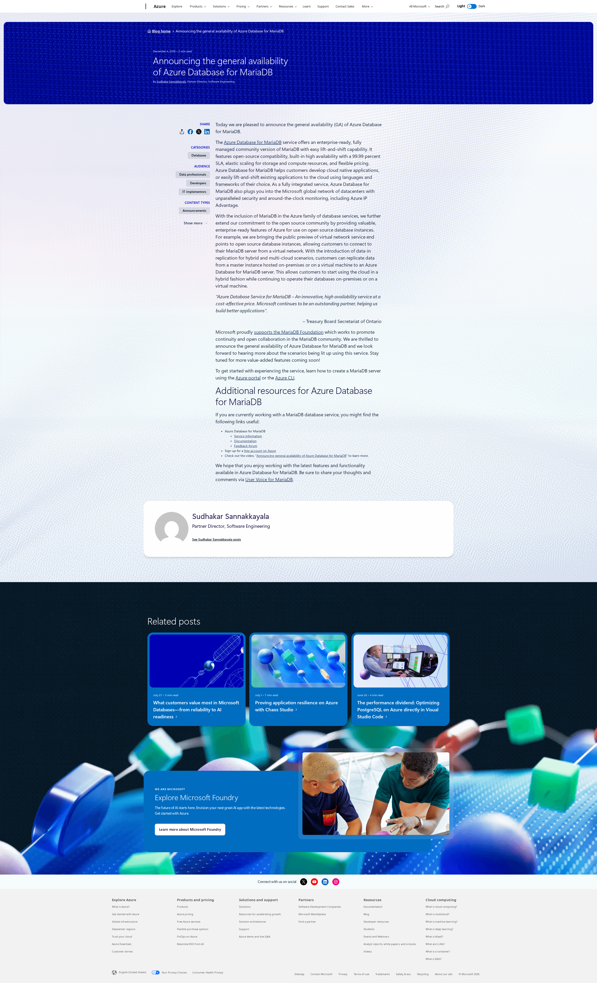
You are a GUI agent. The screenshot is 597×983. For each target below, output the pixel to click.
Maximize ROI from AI (190, 944)
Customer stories (122, 951)
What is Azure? (121, 906)
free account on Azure (260, 451)
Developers (198, 183)
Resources (286, 6)
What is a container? (438, 951)
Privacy (343, 974)
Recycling (423, 974)
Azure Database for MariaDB (252, 142)
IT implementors (194, 192)
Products (196, 6)
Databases (198, 155)
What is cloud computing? (441, 906)
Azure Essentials (121, 944)
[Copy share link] (182, 131)
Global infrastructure (125, 921)
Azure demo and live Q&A (254, 936)
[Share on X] (198, 131)
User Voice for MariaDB (269, 479)
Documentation (245, 441)
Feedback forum (245, 446)
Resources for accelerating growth (260, 914)
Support (323, 6)
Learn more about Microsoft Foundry (190, 829)
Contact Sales (345, 6)
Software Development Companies (319, 906)
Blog (366, 914)
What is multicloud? (437, 914)
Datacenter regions (123, 929)
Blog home (161, 31)
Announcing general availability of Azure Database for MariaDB (301, 456)
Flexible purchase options (192, 929)
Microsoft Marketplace (312, 914)
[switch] (472, 6)
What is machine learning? (442, 921)
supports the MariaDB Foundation (288, 332)
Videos (368, 951)
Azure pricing (185, 914)
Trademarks (382, 974)
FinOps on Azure (187, 936)
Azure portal (248, 378)
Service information (248, 436)
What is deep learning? (439, 929)
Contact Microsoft (321, 974)
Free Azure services (188, 921)
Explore (177, 6)
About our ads (443, 974)
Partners (262, 6)
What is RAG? (433, 959)
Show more (193, 223)
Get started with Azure (125, 914)
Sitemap (299, 974)
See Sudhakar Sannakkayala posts (216, 539)
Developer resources (376, 921)
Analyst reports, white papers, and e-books (390, 944)
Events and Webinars (376, 936)
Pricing (241, 6)
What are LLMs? (435, 944)
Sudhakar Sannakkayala (171, 81)
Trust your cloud (122, 936)
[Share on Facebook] (190, 131)
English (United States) (132, 972)
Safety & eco (403, 974)
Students (369, 929)
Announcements (194, 210)
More (365, 6)
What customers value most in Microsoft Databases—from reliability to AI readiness (196, 709)
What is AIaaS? (434, 936)
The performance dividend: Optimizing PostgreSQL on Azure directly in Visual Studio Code (398, 709)
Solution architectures (252, 921)
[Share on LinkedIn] (207, 131)
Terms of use (361, 974)
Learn (307, 6)
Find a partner (307, 921)
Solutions (219, 6)
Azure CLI (284, 378)
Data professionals (192, 174)
